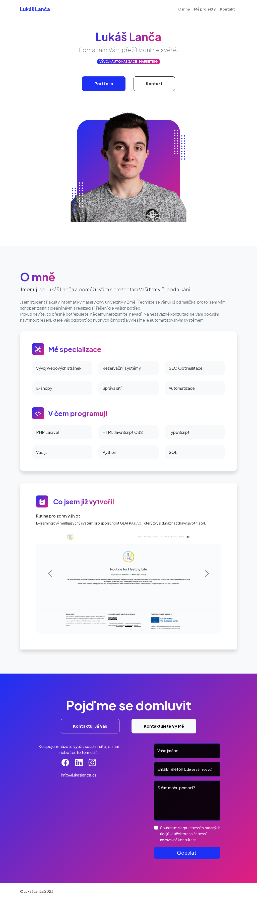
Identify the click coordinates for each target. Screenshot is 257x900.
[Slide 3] (137, 626)
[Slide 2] (128, 626)
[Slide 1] (119, 626)
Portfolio (103, 83)
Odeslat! (187, 852)
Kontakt (227, 9)
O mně (184, 9)
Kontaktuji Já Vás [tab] (90, 726)
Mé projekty (205, 9)
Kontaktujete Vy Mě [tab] (164, 726)
